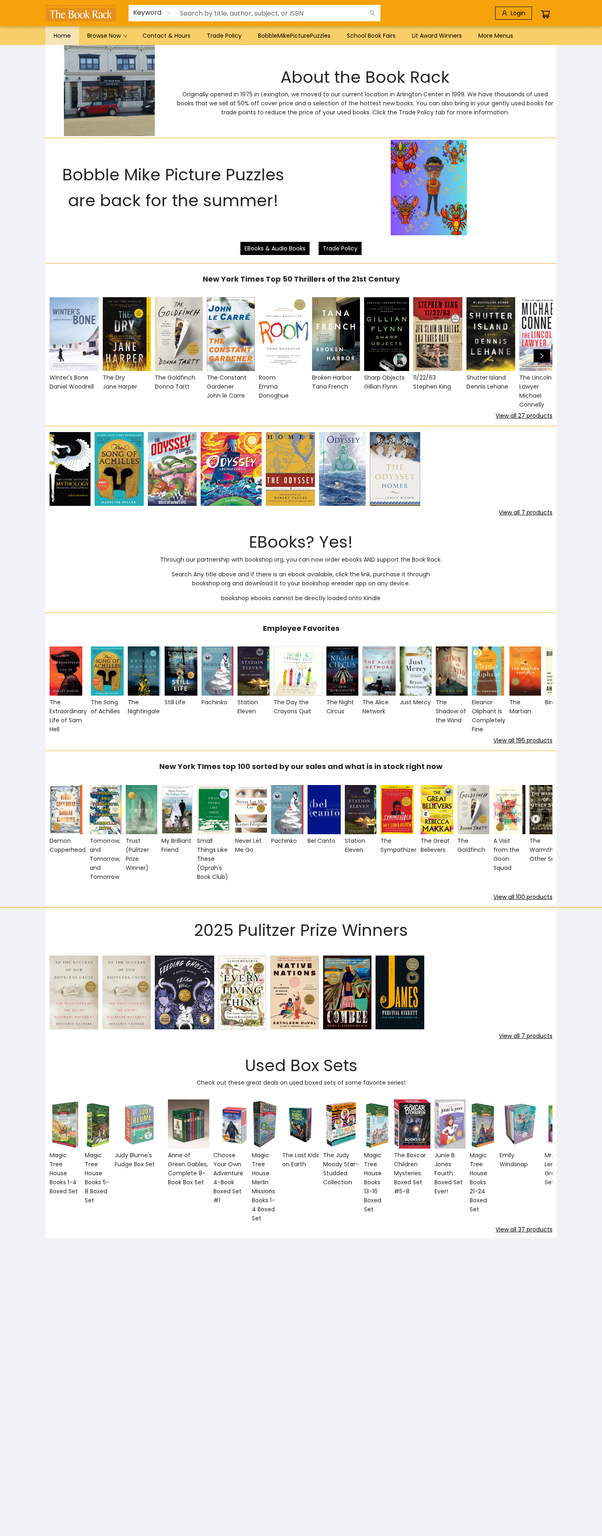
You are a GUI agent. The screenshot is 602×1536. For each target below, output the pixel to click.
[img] (428, 187)
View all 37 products (524, 1229)
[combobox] (152, 12)
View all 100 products (522, 897)
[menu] (301, 35)
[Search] (372, 13)
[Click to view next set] (60, 355)
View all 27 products (524, 416)
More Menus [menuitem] (495, 36)
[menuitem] (62, 35)
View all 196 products (522, 740)
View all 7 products (525, 512)
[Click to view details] (74, 334)
